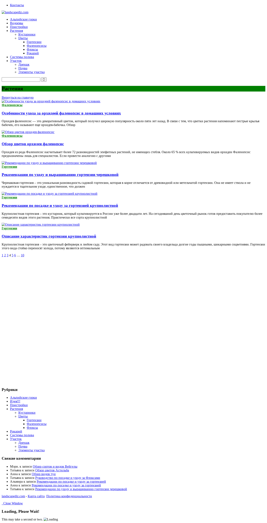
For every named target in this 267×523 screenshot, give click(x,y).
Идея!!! (15, 401)
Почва (22, 68)
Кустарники (26, 34)
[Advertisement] (33, 320)
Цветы (23, 416)
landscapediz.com (13, 496)
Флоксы (32, 49)
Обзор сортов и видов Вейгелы (55, 466)
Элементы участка (31, 72)
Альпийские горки (23, 19)
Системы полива (22, 57)
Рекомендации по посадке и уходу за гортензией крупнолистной (60, 205)
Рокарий (33, 53)
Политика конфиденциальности (69, 496)
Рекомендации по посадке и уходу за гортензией (71, 481)
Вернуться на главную (18, 97)
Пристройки (19, 27)
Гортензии (34, 42)
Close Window (12, 503)
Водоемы (16, 23)
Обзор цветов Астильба (52, 470)
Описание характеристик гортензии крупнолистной (49, 236)
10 (22, 255)
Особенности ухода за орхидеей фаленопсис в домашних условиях (61, 113)
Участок (16, 439)
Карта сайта (36, 496)
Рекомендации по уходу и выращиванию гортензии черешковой (60, 174)
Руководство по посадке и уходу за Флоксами (67, 478)
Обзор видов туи (44, 474)
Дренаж (23, 64)
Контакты (17, 5)
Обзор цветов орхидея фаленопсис (33, 144)
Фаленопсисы (37, 45)
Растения (16, 409)
